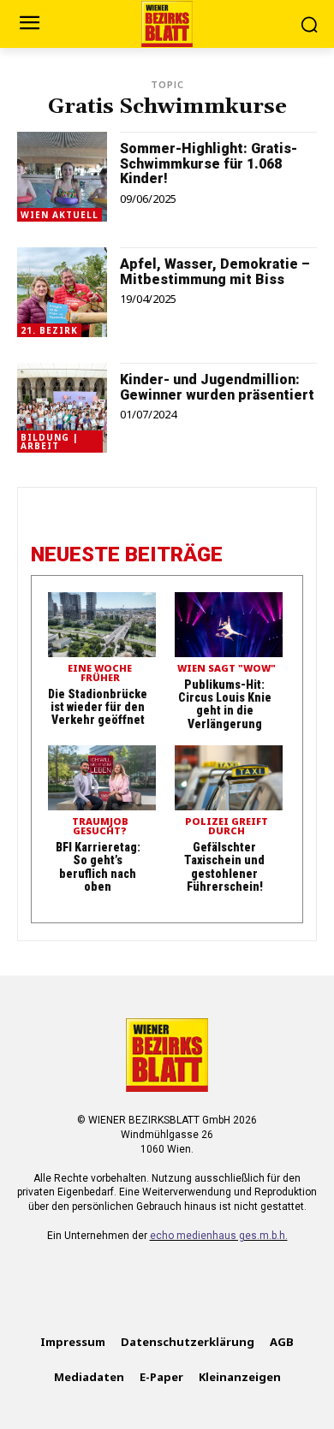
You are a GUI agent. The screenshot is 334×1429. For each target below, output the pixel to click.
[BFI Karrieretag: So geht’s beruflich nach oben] (102, 777)
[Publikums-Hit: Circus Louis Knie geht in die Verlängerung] (229, 624)
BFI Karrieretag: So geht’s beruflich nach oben (98, 866)
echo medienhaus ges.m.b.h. (219, 1236)
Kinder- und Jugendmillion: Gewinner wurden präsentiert (217, 387)
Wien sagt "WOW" (226, 668)
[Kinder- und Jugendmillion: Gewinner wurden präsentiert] (62, 408)
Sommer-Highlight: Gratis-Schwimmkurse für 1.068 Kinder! (208, 163)
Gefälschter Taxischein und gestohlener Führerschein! (224, 866)
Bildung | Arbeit (50, 441)
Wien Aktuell (59, 215)
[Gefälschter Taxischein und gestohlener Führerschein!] (229, 777)
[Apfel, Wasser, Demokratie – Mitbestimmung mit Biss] (62, 292)
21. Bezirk (49, 330)
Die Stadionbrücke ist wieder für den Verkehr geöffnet (97, 707)
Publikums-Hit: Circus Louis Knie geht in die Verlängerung (224, 704)
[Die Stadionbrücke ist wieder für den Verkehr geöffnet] (102, 624)
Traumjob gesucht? (100, 826)
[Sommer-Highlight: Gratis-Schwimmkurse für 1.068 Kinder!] (62, 177)
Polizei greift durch (226, 826)
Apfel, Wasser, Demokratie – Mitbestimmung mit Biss (215, 272)
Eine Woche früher (100, 673)
